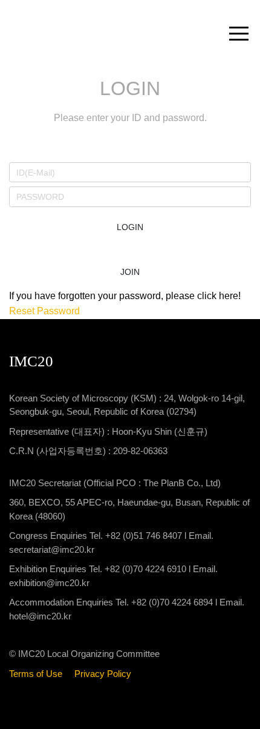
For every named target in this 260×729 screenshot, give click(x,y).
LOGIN (130, 227)
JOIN (130, 272)
